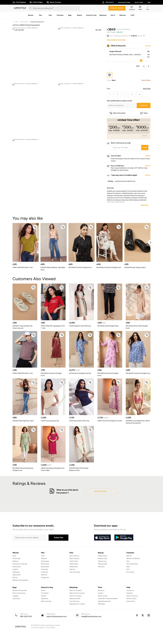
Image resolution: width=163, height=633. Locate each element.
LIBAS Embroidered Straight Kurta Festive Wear (52, 469)
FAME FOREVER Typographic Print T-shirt (53, 327)
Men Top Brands (132, 564)
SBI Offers (101, 604)
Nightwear (16, 572)
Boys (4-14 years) (76, 590)
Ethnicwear (16, 558)
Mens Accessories (19, 593)
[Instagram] (148, 615)
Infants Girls (74, 561)
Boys (128, 567)
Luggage (16, 596)
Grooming (44, 572)
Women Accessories (20, 590)
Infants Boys (74, 564)
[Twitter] (142, 615)
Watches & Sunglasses (20, 580)
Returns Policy (131, 598)
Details (144, 136)
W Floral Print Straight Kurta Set (80, 373)
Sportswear (17, 575)
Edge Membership (104, 601)
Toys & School (74, 601)
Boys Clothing (74, 558)
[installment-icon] (108, 35)
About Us (101, 590)
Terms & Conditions (38, 627)
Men (16, 22)
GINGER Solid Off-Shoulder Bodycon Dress (78, 469)
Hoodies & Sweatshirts (37, 22)
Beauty (15, 577)
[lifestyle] (20, 8)
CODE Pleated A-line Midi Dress (80, 326)
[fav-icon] (132, 7)
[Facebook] (136, 615)
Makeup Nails (102, 564)
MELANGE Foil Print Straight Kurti (80, 267)
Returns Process (132, 596)
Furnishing (44, 593)
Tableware (44, 598)
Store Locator (102, 596)
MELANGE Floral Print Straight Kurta (51, 374)
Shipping (129, 593)
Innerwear (44, 569)
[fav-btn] (35, 227)
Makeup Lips (102, 561)
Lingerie (15, 569)
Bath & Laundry (46, 601)
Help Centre (130, 601)
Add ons (72, 569)
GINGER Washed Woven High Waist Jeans (52, 269)
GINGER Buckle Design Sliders (135, 267)
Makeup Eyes (102, 556)
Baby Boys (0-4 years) (77, 604)
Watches (44, 575)
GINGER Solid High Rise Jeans (23, 421)
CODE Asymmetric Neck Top (79, 421)
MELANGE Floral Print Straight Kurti (108, 267)
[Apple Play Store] (102, 537)
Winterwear (24, 22)
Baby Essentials (75, 598)
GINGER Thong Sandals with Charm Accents (22, 327)
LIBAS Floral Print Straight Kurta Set (109, 421)
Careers (100, 593)
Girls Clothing (74, 556)
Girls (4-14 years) (76, 596)
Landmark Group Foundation (108, 598)
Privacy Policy (50, 627)
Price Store (130, 572)
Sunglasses (45, 577)
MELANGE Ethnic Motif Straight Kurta (137, 327)
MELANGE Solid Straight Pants (108, 326)
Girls (128, 569)
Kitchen (43, 596)
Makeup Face (102, 558)
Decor (43, 590)
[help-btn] (144, 36)
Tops (14, 556)
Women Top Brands (133, 558)
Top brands (16, 598)
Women (129, 556)
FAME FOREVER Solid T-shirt (23, 267)
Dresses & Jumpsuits (20, 564)
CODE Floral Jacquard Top (50, 421)
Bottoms (16, 561)
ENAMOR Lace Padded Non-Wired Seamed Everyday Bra (138, 422)
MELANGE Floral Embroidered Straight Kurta (23, 469)
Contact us (130, 590)
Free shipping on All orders (116, 40)
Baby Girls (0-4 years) (77, 593)
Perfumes (101, 567)
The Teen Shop (75, 572)
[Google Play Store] (123, 537)
